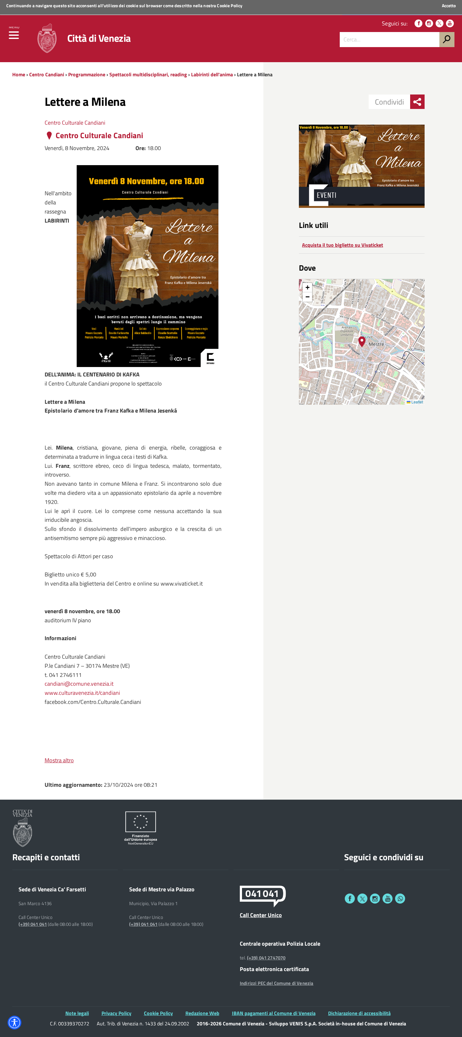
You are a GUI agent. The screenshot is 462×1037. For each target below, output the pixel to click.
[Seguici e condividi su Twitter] (362, 899)
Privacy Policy (116, 1013)
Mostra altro (59, 760)
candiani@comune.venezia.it (79, 683)
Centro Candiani (46, 74)
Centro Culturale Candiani (75, 122)
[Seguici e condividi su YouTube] (387, 899)
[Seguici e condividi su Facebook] (350, 899)
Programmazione (86, 74)
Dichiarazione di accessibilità (359, 1013)
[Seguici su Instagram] (429, 23)
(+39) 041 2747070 (266, 957)
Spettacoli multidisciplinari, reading (148, 74)
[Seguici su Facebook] (418, 23)
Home (18, 74)
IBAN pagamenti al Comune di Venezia (274, 1013)
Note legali (77, 1013)
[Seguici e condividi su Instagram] (375, 899)
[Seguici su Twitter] (439, 23)
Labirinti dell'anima (212, 74)
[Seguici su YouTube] (450, 23)
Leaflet (416, 401)
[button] (361, 341)
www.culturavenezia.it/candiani (82, 693)
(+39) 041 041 (33, 924)
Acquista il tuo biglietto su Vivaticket (342, 245)
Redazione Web (202, 1013)
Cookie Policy (229, 5)
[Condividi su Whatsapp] (400, 899)
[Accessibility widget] (14, 1022)
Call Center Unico (261, 914)
